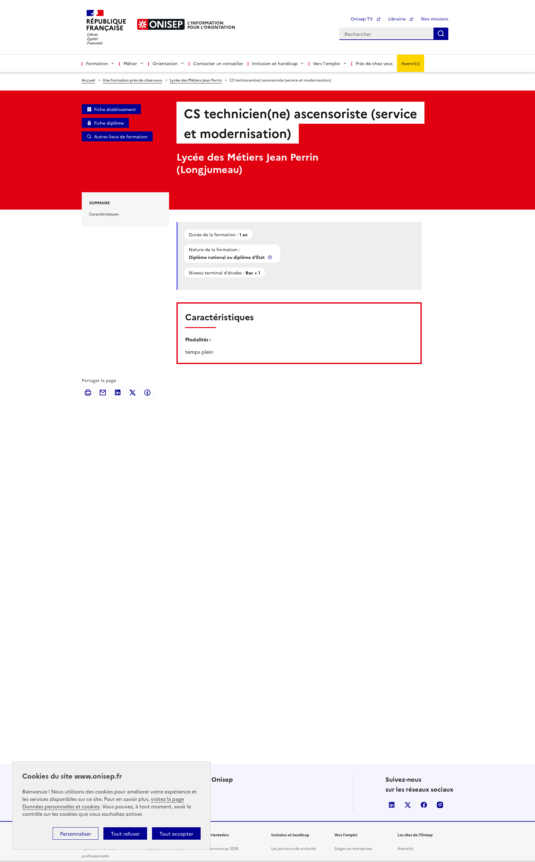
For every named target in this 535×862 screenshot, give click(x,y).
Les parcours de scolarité (293, 848)
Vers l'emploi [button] (326, 63)
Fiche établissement (115, 109)
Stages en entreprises (353, 848)
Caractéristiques (104, 213)
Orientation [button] (165, 63)
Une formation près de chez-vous (132, 79)
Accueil (88, 79)
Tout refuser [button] (125, 833)
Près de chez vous (374, 63)
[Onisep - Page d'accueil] (161, 24)
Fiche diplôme (109, 123)
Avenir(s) (410, 63)
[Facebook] (147, 392)
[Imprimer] (88, 392)
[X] (132, 392)
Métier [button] (130, 63)
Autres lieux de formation (121, 136)
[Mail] (103, 392)
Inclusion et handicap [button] (275, 63)
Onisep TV (362, 19)
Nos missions (434, 19)
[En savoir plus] (270, 257)
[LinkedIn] (117, 392)
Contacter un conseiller (218, 63)
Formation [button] (97, 63)
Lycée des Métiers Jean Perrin (196, 79)
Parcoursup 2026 (223, 848)
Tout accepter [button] (176, 833)
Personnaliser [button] (75, 833)
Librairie (397, 19)
